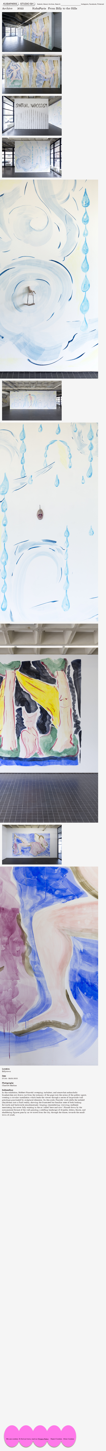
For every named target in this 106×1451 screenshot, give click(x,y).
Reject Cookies (56, 1439)
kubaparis (10, 3)
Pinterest (100, 4)
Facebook (92, 4)
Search (57, 4)
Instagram (84, 4)
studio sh (26, 3)
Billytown (6, 1071)
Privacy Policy (43, 1439)
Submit (39, 4)
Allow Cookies (68, 1439)
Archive (51, 4)
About (45, 4)
